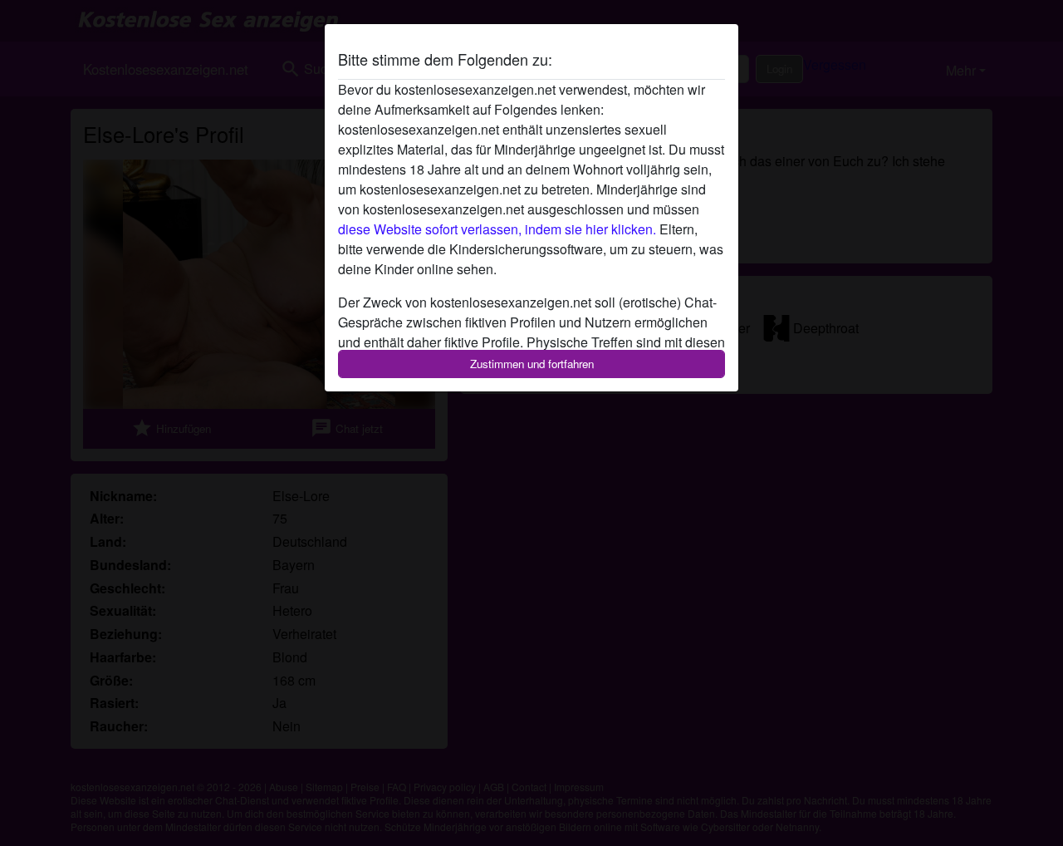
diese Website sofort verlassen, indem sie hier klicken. (497, 229)
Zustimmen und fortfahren (532, 363)
